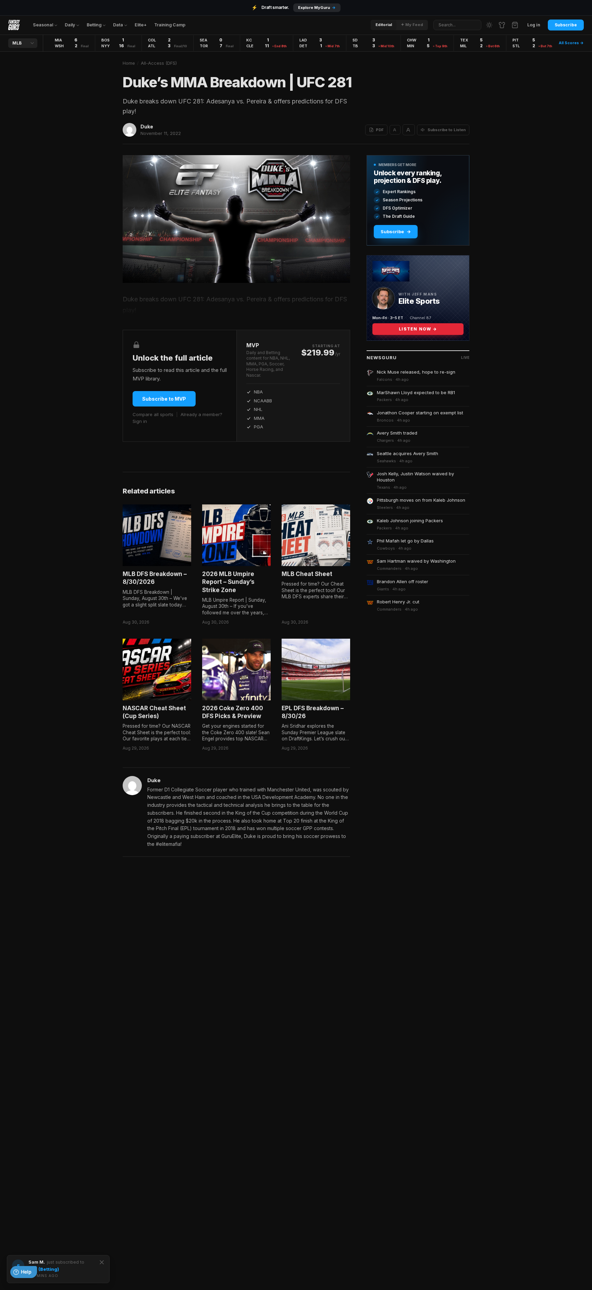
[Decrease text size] (395, 130)
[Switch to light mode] (489, 25)
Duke (146, 126)
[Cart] (515, 25)
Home (129, 63)
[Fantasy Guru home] (14, 25)
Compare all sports (153, 414)
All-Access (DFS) (159, 63)
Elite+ (141, 24)
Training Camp (169, 24)
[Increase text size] (409, 129)
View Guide (324, 7)
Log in (533, 24)
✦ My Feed (412, 24)
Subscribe (566, 24)
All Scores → (571, 42)
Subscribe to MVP (164, 399)
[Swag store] (502, 25)
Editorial (383, 24)
